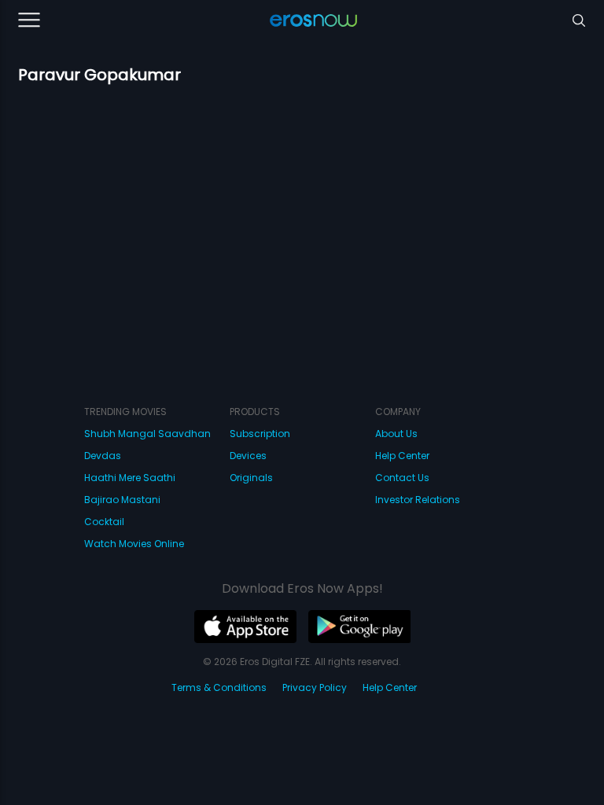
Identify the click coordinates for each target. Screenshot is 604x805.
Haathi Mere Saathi (129, 477)
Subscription (260, 433)
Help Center (402, 455)
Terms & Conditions (219, 687)
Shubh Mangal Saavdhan (147, 433)
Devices (248, 455)
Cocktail (104, 521)
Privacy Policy (314, 687)
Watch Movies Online (134, 543)
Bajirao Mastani (122, 499)
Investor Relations (417, 499)
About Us (396, 433)
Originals (251, 477)
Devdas (102, 455)
